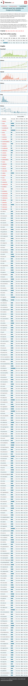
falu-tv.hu (4, 166)
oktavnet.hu (4, 202)
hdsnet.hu (4, 121)
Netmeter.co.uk (4, 6)
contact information (13, 678)
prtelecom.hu (4, 150)
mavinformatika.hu (5, 141)
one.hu (3, 123)
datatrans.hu (4, 206)
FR (13, 30)
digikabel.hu (4, 125)
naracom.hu (4, 182)
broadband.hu (5, 148)
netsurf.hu (4, 179)
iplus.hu (3, 161)
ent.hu (3, 177)
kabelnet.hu (4, 143)
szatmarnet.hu (5, 193)
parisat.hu (4, 157)
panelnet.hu (4, 155)
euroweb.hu (4, 146)
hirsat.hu (4, 134)
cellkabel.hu (4, 164)
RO (21, 30)
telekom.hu (4, 130)
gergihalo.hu (4, 191)
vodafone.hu (4, 204)
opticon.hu (4, 168)
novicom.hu (4, 137)
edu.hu (3, 132)
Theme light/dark (9, 680)
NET (6, 30)
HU (16, 30)
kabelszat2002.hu (5, 159)
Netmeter (9, 2)
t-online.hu (4, 152)
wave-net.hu (4, 139)
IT (14, 30)
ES (11, 30)
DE (8, 30)
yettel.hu (3, 173)
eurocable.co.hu (5, 128)
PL (18, 30)
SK (19, 30)
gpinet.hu (4, 175)
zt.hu (3, 188)
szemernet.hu (4, 195)
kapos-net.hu (4, 170)
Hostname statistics (13, 6)
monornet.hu (4, 209)
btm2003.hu (4, 186)
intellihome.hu (4, 197)
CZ (23, 30)
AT (10, 30)
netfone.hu (4, 200)
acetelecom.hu (5, 184)
